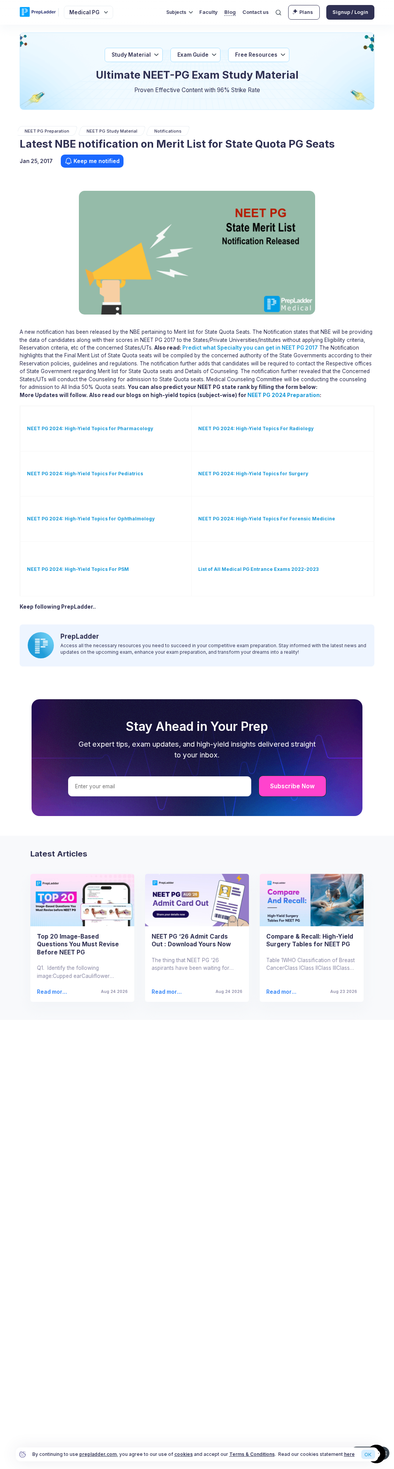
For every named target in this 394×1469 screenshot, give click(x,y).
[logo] (38, 12)
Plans (306, 12)
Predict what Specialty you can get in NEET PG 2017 (250, 348)
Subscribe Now (292, 786)
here (349, 1454)
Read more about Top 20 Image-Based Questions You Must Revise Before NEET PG (51, 992)
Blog (230, 12)
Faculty (208, 12)
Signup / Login (350, 12)
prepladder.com (98, 1454)
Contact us (255, 12)
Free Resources (256, 55)
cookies (183, 1454)
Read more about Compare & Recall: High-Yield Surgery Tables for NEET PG (281, 992)
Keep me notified (96, 161)
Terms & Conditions (252, 1454)
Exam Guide (193, 55)
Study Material (131, 55)
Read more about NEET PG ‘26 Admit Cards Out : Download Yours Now (168, 992)
